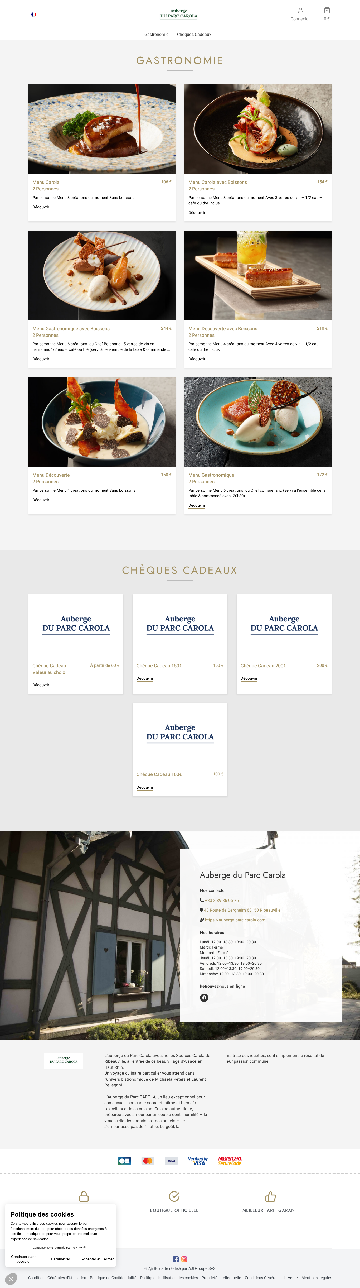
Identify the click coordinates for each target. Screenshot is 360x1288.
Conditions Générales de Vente (271, 1278)
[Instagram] (184, 1259)
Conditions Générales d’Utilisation (57, 1278)
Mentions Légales (316, 1278)
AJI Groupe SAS (202, 1268)
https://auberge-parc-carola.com (235, 920)
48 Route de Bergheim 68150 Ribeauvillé (242, 910)
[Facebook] (176, 1259)
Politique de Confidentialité (113, 1278)
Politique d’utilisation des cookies (169, 1278)
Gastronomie (156, 34)
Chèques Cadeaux (194, 34)
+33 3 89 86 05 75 (222, 900)
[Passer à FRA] (33, 14)
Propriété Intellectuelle (221, 1278)
